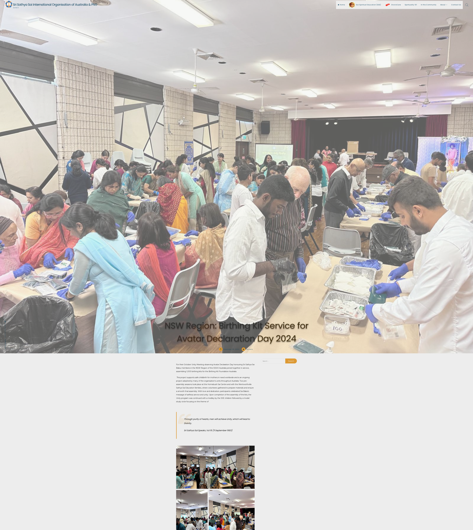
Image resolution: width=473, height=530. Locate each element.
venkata (249, 349)
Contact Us (456, 5)
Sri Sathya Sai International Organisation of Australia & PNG (55, 4)
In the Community (428, 5)
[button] (215, 467)
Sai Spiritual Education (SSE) (368, 5)
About (442, 5)
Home (342, 5)
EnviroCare (396, 5)
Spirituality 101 (411, 5)
